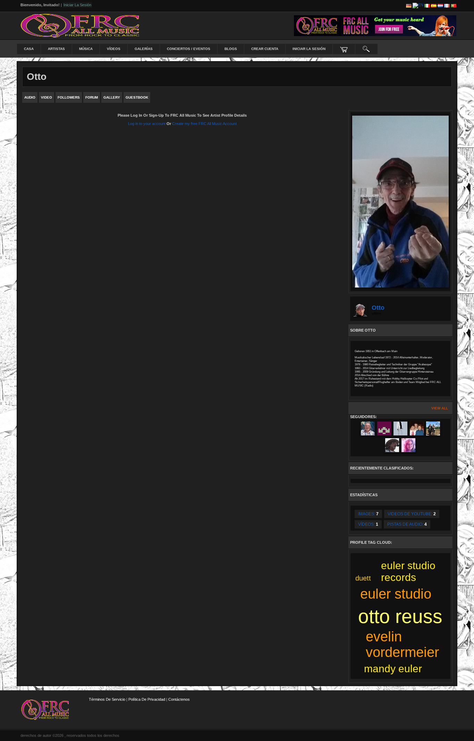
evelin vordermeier (402, 644)
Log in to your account (147, 124)
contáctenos (179, 699)
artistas (56, 49)
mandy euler (393, 668)
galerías (144, 49)
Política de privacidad (146, 699)
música (86, 49)
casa (29, 49)
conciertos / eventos (188, 49)
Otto (378, 307)
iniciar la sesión (309, 49)
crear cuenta (264, 49)
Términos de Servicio (107, 699)
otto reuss (400, 616)
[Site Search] (366, 49)
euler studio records (408, 571)
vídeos (113, 49)
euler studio (395, 593)
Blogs (231, 49)
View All (439, 408)
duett (363, 578)
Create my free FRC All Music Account (204, 124)
